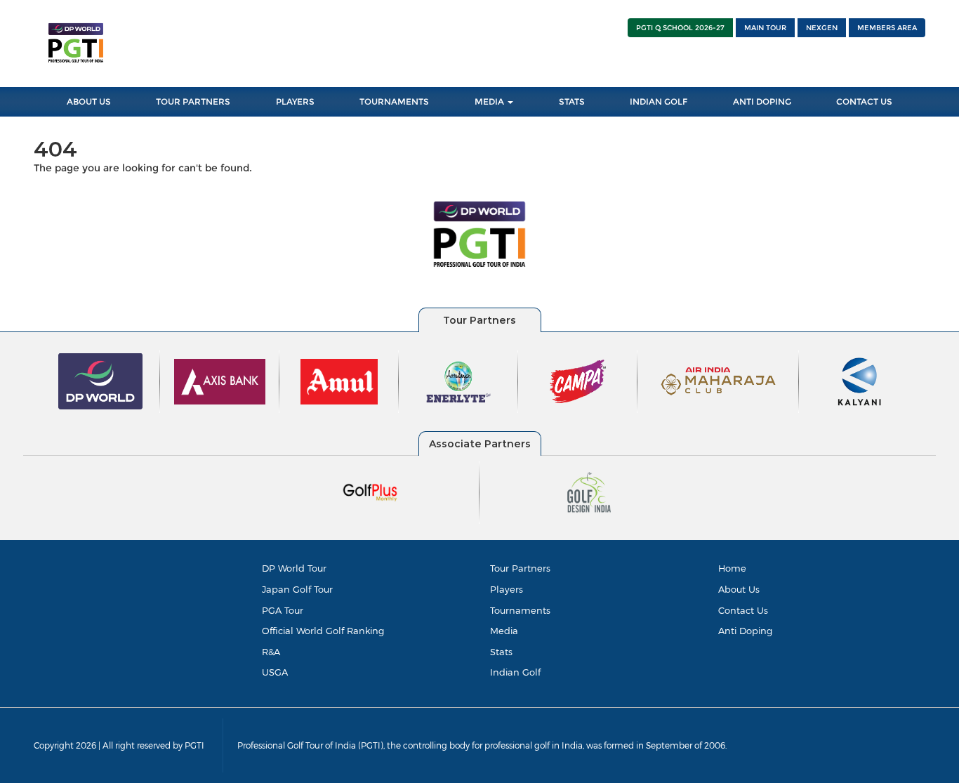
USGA (275, 672)
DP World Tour (294, 568)
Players (295, 101)
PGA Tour (282, 610)
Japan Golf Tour (297, 589)
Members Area (887, 27)
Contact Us (864, 101)
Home (732, 568)
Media (490, 101)
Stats (572, 101)
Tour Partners (193, 101)
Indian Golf (658, 101)
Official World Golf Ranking (323, 630)
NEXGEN (822, 27)
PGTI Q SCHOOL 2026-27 (680, 27)
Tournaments (394, 101)
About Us (89, 101)
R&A (271, 651)
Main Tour (765, 27)
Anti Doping (762, 101)
